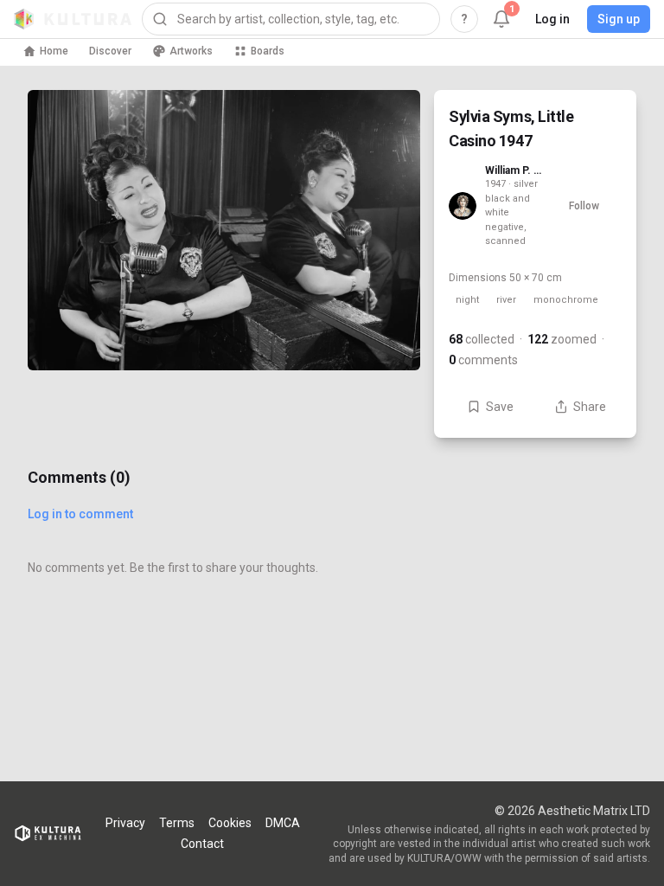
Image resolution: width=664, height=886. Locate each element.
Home (54, 51)
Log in (552, 19)
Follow (584, 206)
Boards (267, 51)
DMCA (282, 823)
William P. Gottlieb (515, 170)
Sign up (618, 19)
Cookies (230, 823)
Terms (177, 823)
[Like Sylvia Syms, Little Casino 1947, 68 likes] (385, 330)
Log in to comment (80, 514)
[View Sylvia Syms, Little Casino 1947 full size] (224, 230)
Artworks (191, 51)
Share (589, 407)
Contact (202, 844)
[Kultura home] (72, 19)
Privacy (125, 823)
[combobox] (291, 19)
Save (500, 407)
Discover (110, 51)
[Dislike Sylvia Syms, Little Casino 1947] (385, 403)
